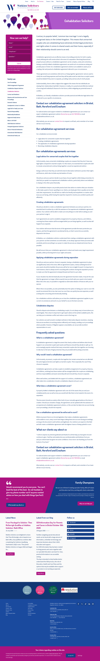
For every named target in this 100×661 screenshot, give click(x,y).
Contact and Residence (13, 94)
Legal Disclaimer (31, 606)
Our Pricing (30, 608)
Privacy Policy (17, 70)
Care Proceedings (11, 82)
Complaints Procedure (32, 605)
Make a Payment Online (79, 1)
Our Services (40, 1)
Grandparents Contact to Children (16, 105)
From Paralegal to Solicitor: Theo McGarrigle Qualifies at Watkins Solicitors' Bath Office (19, 525)
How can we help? (73, 7)
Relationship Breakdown (13, 114)
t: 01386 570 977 (53, 638)
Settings (80, 655)
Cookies (29, 611)
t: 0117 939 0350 (53, 611)
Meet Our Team (60, 1)
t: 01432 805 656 (53, 632)
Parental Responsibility (13, 111)
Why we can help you (85, 503)
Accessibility (30, 603)
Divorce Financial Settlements (15, 129)
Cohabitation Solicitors (13, 91)
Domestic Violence (12, 102)
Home (26, 1)
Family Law (11, 79)
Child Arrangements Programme (15, 85)
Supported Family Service (13, 117)
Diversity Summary (32, 613)
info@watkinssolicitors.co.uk (45, 460)
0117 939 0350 (58, 7)
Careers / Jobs (50, 1)
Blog (89, 1)
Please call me (87, 7)
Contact (69, 1)
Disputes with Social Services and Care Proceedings (17, 98)
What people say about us (16, 505)
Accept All (70, 655)
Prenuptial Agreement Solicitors (15, 126)
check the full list (53, 653)
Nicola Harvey (65, 114)
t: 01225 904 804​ (53, 624)
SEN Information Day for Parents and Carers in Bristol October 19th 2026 (49, 525)
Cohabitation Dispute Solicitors (15, 88)
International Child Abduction (14, 132)
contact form (59, 121)
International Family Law (13, 135)
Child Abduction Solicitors (13, 123)
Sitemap (29, 615)
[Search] (93, 1)
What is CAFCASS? (12, 120)
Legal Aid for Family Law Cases (15, 108)
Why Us (33, 1)
